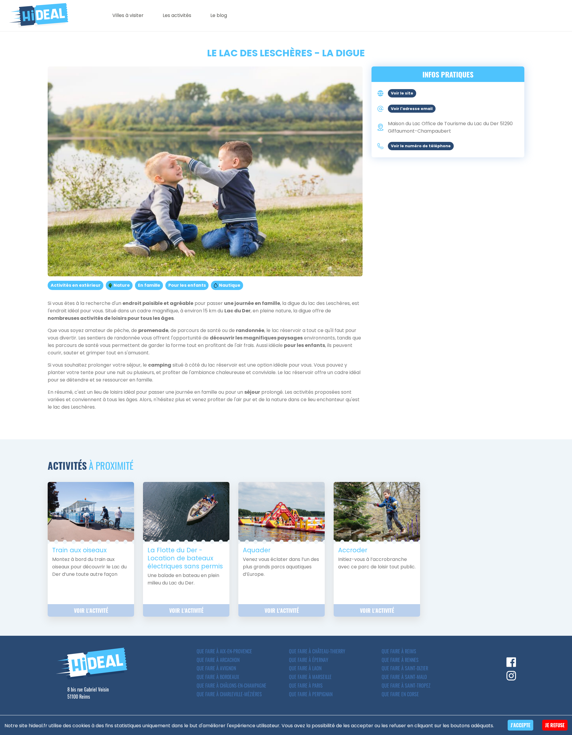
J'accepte (520, 725)
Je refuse (555, 725)
